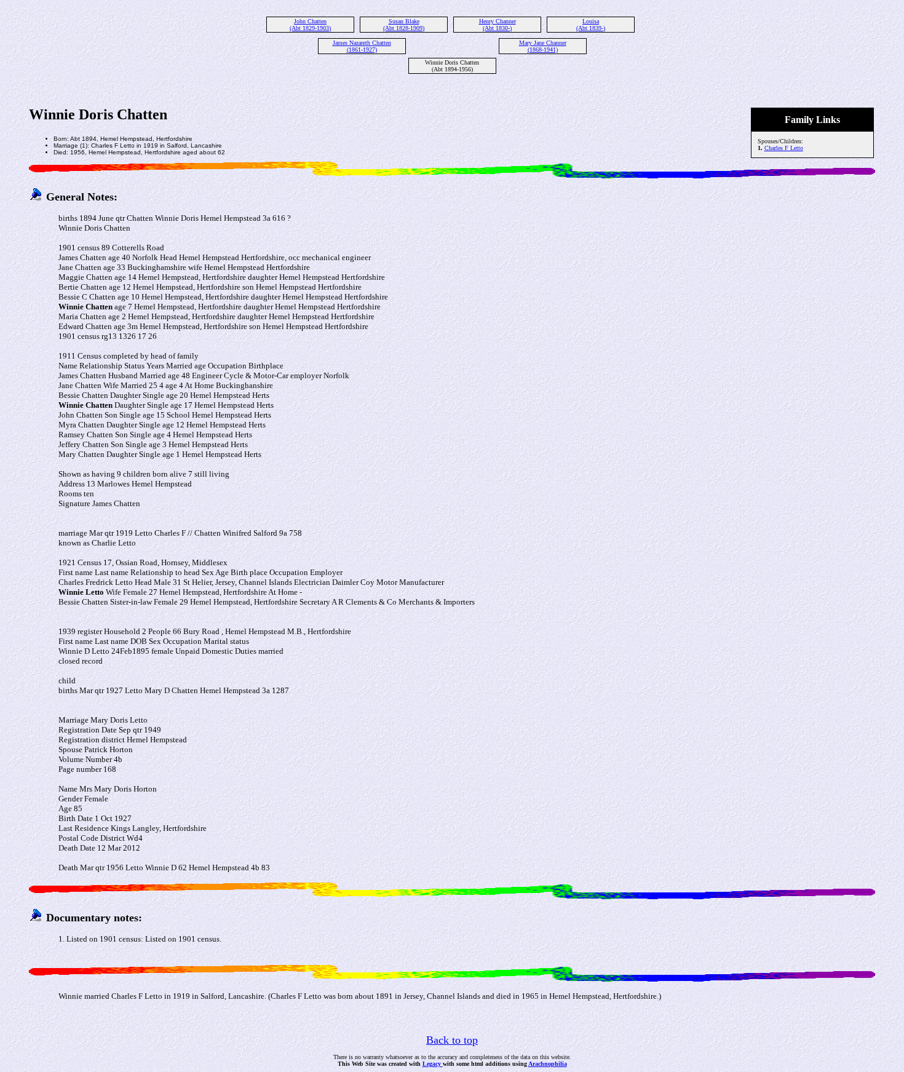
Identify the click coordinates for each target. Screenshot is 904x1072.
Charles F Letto (783, 148)
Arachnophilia (547, 1063)
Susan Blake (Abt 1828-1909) (403, 24)
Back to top (452, 1040)
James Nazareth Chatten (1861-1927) (362, 46)
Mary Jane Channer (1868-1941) (542, 46)
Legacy (432, 1063)
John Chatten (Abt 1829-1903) (310, 24)
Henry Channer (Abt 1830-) (497, 24)
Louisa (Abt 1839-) (590, 24)
